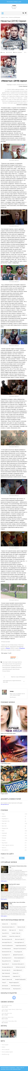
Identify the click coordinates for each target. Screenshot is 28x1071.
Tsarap (14, 5)
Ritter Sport (12, 930)
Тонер (4, 982)
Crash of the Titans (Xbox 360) (9, 1021)
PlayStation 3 (5, 818)
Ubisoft (4, 936)
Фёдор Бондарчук (13, 982)
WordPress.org (5, 1054)
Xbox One (4, 826)
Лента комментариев (7, 1052)
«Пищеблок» (22, 648)
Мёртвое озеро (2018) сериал (18, 676)
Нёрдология (5, 828)
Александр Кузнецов (7, 663)
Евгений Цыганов (6, 958)
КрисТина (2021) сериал (14, 884)
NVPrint (4, 930)
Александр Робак (6, 942)
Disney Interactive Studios (8, 927)
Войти (3, 1047)
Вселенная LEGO (6, 951)
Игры (3, 814)
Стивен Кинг (16, 976)
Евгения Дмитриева (19, 958)
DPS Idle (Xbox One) (7, 1005)
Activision (5, 924)
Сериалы (20, 52)
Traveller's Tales (15, 933)
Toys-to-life (5, 933)
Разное (4, 840)
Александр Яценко (17, 663)
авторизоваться (5, 804)
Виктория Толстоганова (20, 948)
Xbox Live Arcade (19, 939)
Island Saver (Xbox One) (7, 1017)
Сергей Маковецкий (7, 669)
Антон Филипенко (6, 665)
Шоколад (5, 985)
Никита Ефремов (17, 970)
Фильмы (4, 838)
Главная (3, 17)
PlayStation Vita (5, 821)
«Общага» (7, 648)
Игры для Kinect (6, 961)
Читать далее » (4, 881)
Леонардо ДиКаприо (7, 967)
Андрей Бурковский (21, 945)
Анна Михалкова (6, 948)
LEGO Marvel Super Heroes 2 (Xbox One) (12, 1009)
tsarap (3, 52)
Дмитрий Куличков (15, 665)
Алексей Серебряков (7, 945)
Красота (4, 847)
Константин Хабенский (18, 964)
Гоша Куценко (6, 954)
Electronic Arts (21, 927)
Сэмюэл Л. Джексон (7, 979)
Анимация (4, 833)
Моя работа (5, 850)
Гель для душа (18, 951)
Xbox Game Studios (7, 939)
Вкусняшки (4, 842)
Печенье (15, 973)
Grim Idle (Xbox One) (7, 1013)
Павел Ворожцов (6, 667)
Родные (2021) (4, 793)
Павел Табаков (6, 973)
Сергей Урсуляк (16, 669)
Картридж (17, 961)
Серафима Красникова (16, 667)
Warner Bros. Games (14, 936)
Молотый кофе (6, 970)
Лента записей (5, 1049)
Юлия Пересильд (15, 985)
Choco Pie (13, 924)
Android (4, 816)
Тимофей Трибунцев (20, 979)
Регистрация (5, 1044)
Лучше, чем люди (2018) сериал (8, 733)
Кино (7, 17)
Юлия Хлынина (6, 988)
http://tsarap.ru (13, 697)
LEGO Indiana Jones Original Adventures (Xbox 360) (12, 681)
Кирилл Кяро (5, 964)
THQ (21, 930)
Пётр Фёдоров (6, 976)
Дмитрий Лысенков (18, 954)
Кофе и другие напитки (8, 845)
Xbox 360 (4, 823)
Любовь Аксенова (20, 967)
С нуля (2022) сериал (5, 763)
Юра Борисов (17, 988)
